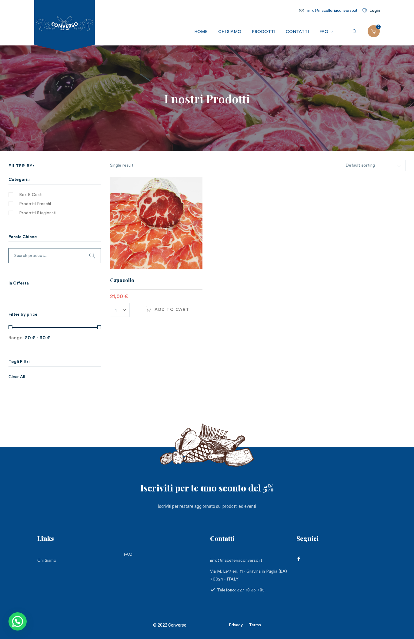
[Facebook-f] (298, 559)
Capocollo (122, 280)
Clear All (16, 377)
